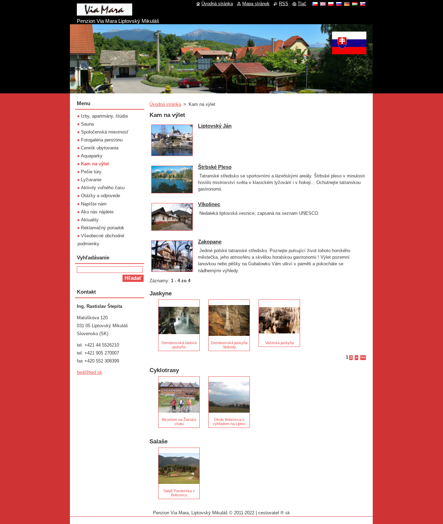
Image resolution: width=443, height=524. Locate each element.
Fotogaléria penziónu (102, 140)
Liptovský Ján (215, 126)
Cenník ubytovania (99, 147)
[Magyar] (355, 4)
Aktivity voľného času (103, 187)
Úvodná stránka (165, 104)
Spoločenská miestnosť (104, 132)
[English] (323, 4)
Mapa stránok (256, 3)
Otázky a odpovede (100, 195)
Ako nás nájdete (97, 211)
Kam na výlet (95, 163)
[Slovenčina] (362, 4)
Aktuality (90, 219)
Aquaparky (91, 155)
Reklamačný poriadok (102, 227)
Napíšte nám (94, 203)
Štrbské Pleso (215, 167)
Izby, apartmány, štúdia (104, 116)
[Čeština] (315, 4)
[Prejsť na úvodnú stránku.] (104, 12)
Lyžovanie (91, 179)
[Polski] (331, 4)
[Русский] (339, 4)
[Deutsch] (347, 4)
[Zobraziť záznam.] (172, 156)
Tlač (302, 3)
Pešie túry (91, 171)
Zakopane (210, 242)
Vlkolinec (209, 204)
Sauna (87, 124)
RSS (283, 3)
